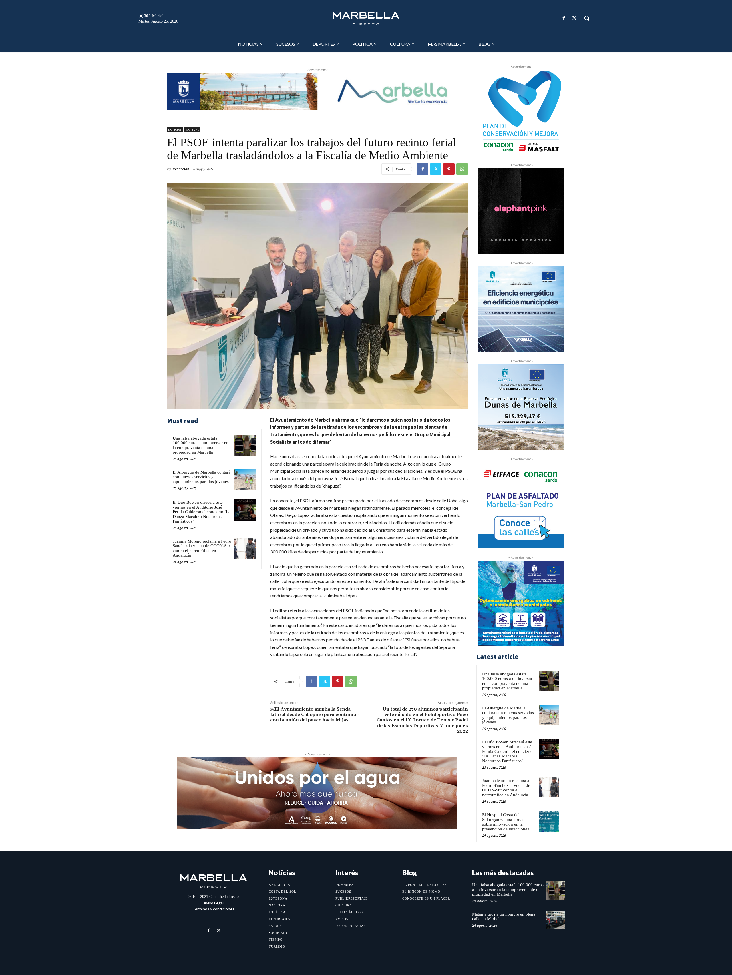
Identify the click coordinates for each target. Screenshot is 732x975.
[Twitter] (574, 18)
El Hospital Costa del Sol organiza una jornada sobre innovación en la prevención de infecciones (505, 821)
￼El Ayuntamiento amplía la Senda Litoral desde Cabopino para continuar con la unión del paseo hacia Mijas (314, 714)
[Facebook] (564, 18)
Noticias (175, 129)
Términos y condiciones (213, 908)
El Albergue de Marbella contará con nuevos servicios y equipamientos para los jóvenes (201, 477)
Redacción (180, 169)
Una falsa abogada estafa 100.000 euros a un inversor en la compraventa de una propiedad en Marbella (200, 445)
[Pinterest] (449, 169)
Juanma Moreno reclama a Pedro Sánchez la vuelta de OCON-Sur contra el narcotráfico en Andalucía (202, 548)
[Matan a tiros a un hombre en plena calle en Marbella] (555, 920)
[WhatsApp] (462, 169)
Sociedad (192, 129)
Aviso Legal (214, 902)
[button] (587, 18)
